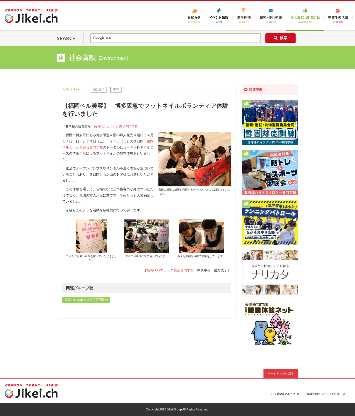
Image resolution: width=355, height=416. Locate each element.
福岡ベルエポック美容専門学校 (116, 126)
